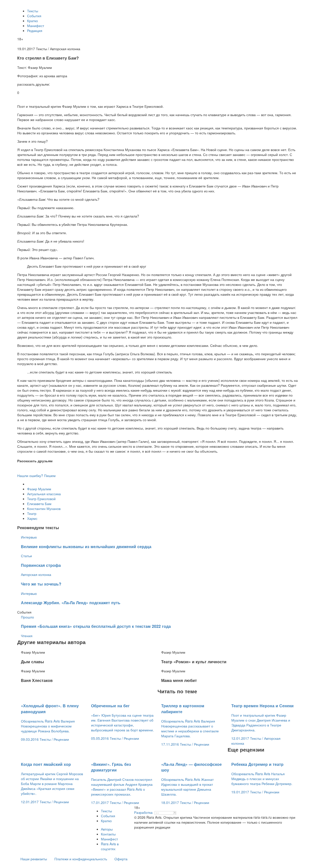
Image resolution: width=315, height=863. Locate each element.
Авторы (107, 829)
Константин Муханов (44, 508)
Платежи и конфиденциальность (80, 858)
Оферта (120, 858)
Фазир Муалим (39, 488)
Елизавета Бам (39, 503)
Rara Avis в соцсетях (110, 846)
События (34, 15)
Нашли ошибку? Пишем (36, 475)
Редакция (34, 30)
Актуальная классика (44, 493)
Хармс (32, 518)
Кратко (32, 20)
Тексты (32, 10)
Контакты (108, 834)
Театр (31, 513)
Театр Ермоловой (41, 498)
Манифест (35, 25)
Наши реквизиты (33, 858)
